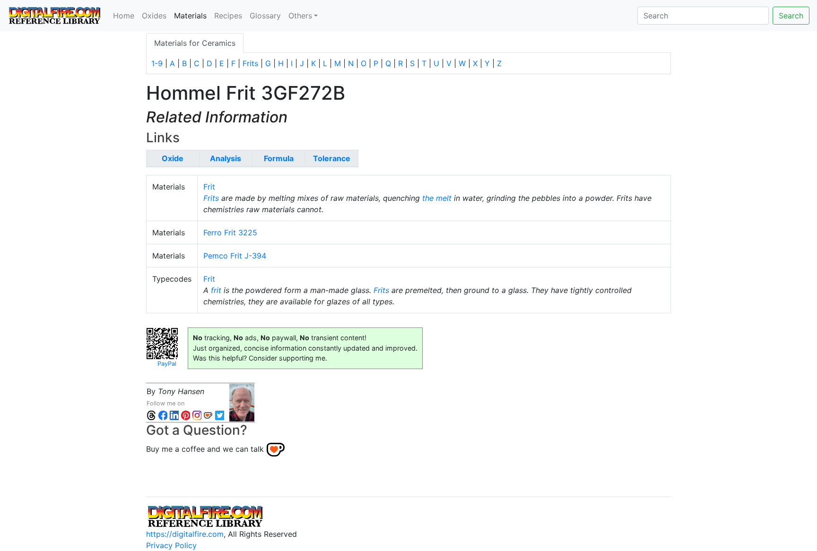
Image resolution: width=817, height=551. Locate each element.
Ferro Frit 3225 (230, 232)
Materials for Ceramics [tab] (194, 43)
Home (123, 15)
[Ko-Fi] (208, 414)
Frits (250, 63)
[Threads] (151, 414)
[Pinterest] (185, 414)
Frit (209, 186)
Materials (192, 15)
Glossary (265, 15)
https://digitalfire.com (185, 534)
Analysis (225, 158)
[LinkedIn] (174, 414)
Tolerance (331, 158)
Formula (279, 158)
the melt (437, 198)
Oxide (172, 158)
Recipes (228, 15)
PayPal (166, 363)
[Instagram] (196, 414)
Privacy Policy (171, 545)
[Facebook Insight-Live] (162, 414)
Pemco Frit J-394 (234, 255)
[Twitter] (219, 414)
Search (791, 15)
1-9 (157, 63)
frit (216, 290)
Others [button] (300, 15)
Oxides (154, 15)
